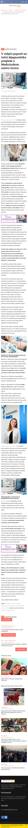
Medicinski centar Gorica (8, 120)
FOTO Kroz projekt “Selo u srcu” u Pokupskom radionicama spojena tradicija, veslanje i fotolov (13, 741)
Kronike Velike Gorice (10, 49)
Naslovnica (4, 10)
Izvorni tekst (7, 619)
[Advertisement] (14, 30)
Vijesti (10, 10)
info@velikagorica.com (10, 809)
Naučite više (13, 826)
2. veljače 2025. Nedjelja (20, 10)
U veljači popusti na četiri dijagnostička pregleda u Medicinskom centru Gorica (12, 606)
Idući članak (21, 649)
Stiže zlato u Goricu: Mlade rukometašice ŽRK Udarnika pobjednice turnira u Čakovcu (13, 712)
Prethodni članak (8, 635)
